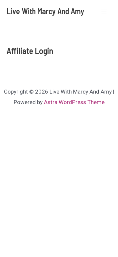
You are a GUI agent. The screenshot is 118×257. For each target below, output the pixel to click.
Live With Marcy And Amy (45, 11)
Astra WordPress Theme (74, 102)
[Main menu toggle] (104, 11)
